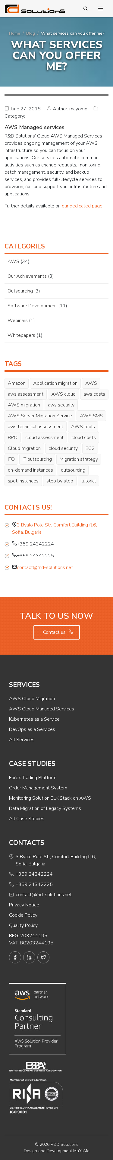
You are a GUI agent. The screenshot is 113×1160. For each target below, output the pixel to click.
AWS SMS (91, 415)
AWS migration (24, 405)
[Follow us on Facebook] (15, 957)
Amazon (16, 383)
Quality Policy (23, 925)
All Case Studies (26, 818)
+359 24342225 (34, 884)
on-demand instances (30, 470)
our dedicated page (82, 206)
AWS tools (83, 426)
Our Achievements (27, 276)
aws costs (94, 394)
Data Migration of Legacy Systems (45, 808)
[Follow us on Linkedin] (29, 957)
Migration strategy (79, 459)
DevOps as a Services (32, 729)
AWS (13, 261)
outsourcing (73, 470)
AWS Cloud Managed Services (41, 709)
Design (30, 1151)
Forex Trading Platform (32, 777)
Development (59, 1151)
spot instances (23, 481)
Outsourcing (20, 291)
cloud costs (83, 437)
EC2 (90, 448)
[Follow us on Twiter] (43, 957)
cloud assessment (44, 437)
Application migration (55, 383)
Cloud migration (24, 448)
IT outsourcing (37, 459)
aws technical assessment (35, 426)
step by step (59, 481)
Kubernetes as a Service (34, 719)
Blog (30, 33)
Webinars (18, 320)
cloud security (63, 448)
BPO (12, 437)
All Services (21, 739)
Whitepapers (21, 335)
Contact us (55, 632)
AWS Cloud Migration (32, 698)
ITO (11, 459)
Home (14, 33)
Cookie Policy (23, 915)
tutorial (88, 481)
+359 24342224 (34, 874)
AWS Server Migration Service (40, 415)
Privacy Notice (24, 905)
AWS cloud (63, 394)
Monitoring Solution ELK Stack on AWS (50, 798)
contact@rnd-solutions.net (45, 567)
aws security (61, 405)
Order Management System (38, 788)
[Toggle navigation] (100, 8)
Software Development (32, 305)
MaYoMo (81, 1151)
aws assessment (25, 394)
